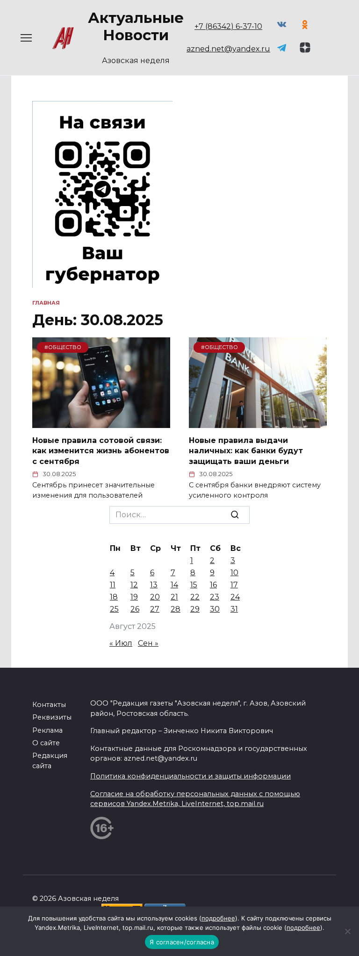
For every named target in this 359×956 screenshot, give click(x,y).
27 (154, 609)
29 (195, 609)
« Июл (120, 643)
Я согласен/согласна (182, 942)
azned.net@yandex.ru (228, 48)
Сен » (148, 643)
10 (234, 572)
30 (215, 609)
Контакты (49, 704)
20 (155, 596)
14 (174, 584)
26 (134, 609)
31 (234, 609)
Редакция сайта (49, 760)
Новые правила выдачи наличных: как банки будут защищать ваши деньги (246, 451)
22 (195, 596)
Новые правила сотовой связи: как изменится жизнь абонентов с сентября (100, 451)
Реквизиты (52, 717)
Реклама (47, 730)
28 (175, 609)
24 (235, 596)
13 (154, 584)
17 (234, 584)
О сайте (46, 743)
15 (193, 584)
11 (112, 584)
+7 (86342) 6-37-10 (228, 26)
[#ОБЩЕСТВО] (101, 422)
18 (114, 596)
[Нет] (347, 931)
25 (114, 609)
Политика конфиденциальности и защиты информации (190, 776)
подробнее (218, 918)
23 (214, 596)
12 (134, 584)
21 (174, 596)
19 (134, 596)
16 (213, 584)
